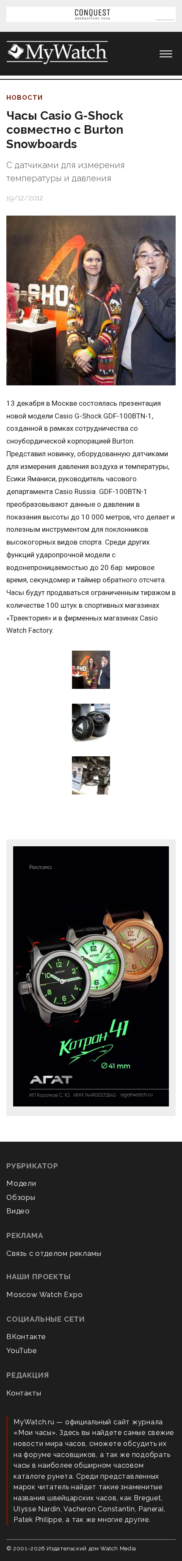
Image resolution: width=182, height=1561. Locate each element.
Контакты (23, 1393)
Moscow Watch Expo (44, 1294)
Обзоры (21, 1197)
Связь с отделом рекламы (53, 1253)
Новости (24, 97)
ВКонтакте (26, 1336)
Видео (18, 1211)
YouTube (21, 1350)
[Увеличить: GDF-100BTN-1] (91, 670)
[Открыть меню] (166, 54)
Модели (21, 1183)
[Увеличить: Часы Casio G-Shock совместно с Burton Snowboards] (91, 300)
